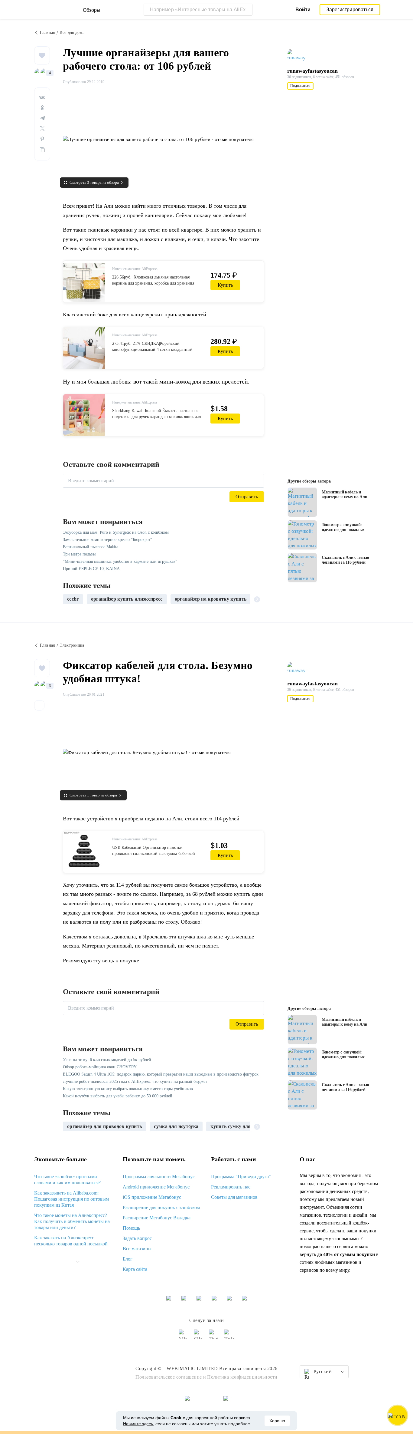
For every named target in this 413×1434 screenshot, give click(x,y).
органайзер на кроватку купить (211, 599)
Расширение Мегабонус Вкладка (156, 1217)
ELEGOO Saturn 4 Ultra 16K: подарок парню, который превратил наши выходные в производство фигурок (161, 1074)
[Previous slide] (70, 599)
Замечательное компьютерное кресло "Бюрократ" (107, 539)
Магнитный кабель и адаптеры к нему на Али (344, 494)
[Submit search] (246, 10)
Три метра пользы (79, 554)
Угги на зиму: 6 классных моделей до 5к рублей (107, 1059)
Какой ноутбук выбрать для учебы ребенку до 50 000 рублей (117, 1096)
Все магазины (137, 1248)
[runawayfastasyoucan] (299, 55)
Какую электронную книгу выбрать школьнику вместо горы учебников (128, 1088)
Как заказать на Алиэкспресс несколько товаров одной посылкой (71, 1240)
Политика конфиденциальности (242, 1377)
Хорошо (277, 1420)
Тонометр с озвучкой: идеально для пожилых (343, 527)
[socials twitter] (214, 1337)
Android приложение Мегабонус (156, 1186)
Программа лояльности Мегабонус (159, 1176)
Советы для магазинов (234, 1197)
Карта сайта (135, 1269)
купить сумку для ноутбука (241, 1126)
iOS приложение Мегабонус (152, 1197)
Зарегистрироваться (350, 9)
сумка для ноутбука (176, 1126)
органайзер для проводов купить (104, 1126)
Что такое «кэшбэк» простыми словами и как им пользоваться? (67, 1179)
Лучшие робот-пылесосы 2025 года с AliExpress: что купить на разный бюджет (135, 1081)
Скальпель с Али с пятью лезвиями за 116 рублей (345, 560)
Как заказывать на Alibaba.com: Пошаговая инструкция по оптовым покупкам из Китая (71, 1199)
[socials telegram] (229, 1337)
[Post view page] (302, 502)
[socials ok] (199, 1337)
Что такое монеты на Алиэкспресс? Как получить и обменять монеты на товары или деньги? (72, 1221)
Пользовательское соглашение (168, 1377)
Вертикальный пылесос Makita (90, 547)
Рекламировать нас (230, 1186)
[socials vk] (183, 1337)
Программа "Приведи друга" (241, 1176)
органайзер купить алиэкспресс (127, 599)
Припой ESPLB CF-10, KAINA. (92, 568)
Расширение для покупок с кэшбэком (161, 1207)
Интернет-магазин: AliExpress (135, 269)
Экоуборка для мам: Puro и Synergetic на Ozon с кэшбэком (116, 532)
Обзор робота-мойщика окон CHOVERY (100, 1067)
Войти (303, 9)
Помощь (131, 1228)
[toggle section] (78, 1262)
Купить (225, 285)
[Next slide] (257, 599)
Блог (127, 1258)
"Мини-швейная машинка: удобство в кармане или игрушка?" (120, 561)
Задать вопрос (137, 1238)
